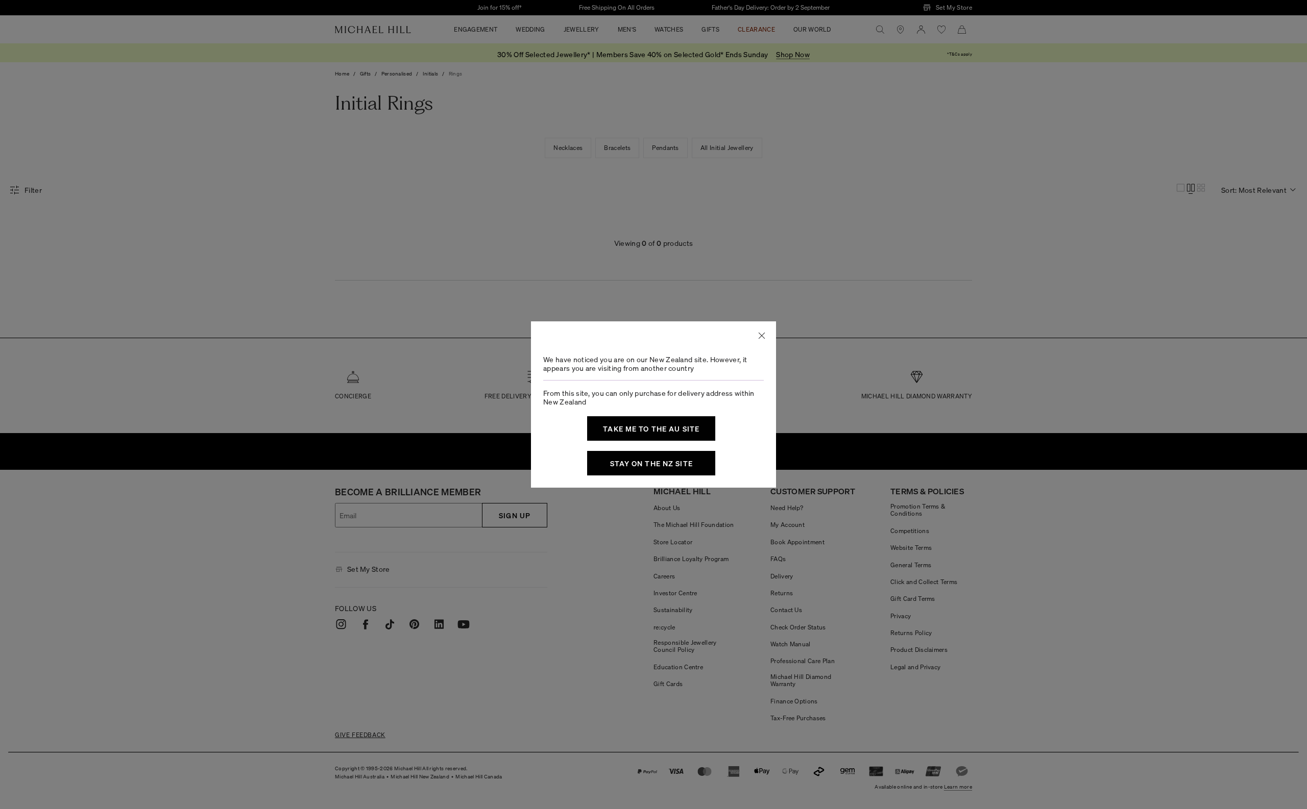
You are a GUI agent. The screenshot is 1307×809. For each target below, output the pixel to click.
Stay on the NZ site (651, 463)
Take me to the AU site (651, 428)
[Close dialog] (762, 336)
